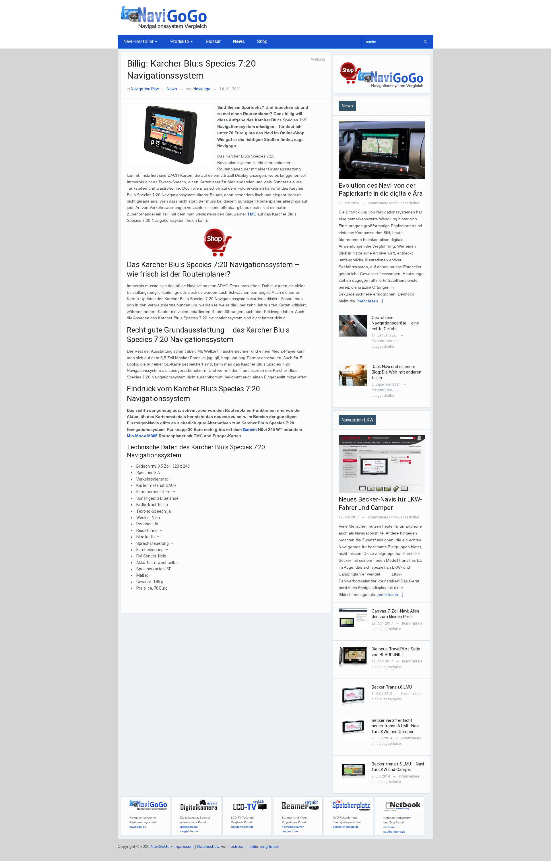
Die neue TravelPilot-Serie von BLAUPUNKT (396, 651)
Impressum (183, 846)
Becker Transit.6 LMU (392, 687)
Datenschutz (208, 846)
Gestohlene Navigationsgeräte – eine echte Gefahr (395, 323)
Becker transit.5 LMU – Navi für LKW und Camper (398, 766)
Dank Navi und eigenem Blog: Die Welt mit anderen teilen (396, 372)
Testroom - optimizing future (254, 846)
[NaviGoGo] (164, 17)
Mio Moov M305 (142, 436)
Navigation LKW (357, 420)
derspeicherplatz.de (346, 826)
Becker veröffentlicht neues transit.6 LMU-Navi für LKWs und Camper (395, 726)
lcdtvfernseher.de (242, 826)
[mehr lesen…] (369, 301)
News (239, 41)
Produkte (176, 43)
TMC (252, 214)
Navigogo (201, 89)
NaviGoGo (160, 846)
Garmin (250, 429)
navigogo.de (137, 826)
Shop (262, 41)
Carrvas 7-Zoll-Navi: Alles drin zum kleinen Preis (395, 614)
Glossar (213, 41)
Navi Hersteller (136, 43)
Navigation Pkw (145, 89)
